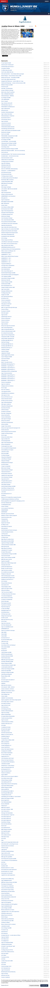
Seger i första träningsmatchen (7, 442)
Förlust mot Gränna (4, 322)
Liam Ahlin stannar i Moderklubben (7, 265)
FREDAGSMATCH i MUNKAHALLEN (8, 106)
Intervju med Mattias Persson (6, 895)
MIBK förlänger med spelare (6, 829)
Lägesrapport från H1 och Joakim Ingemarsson (10, 911)
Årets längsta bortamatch (6, 603)
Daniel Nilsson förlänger (5, 822)
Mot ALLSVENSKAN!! (5, 803)
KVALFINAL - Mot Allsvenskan (7, 88)
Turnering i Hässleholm (5, 977)
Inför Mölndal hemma (5, 612)
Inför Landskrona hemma (6, 834)
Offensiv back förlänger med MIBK (7, 668)
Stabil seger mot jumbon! (6, 166)
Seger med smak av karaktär (6, 570)
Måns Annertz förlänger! (5, 468)
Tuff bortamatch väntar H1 (6, 119)
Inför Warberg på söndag (6, 708)
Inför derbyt (3, 725)
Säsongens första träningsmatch (7, 212)
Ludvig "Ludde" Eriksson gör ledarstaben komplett (10, 130)
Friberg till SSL (4, 648)
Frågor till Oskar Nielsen (5, 535)
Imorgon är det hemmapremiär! (7, 194)
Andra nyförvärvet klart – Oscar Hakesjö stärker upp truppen (12, 73)
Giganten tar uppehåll (5, 561)
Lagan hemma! (4, 849)
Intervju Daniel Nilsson (5, 893)
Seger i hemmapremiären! (6, 192)
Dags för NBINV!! (4, 774)
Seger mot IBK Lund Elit (5, 853)
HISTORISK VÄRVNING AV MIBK (7, 661)
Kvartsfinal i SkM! (4, 865)
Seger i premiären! (4, 121)
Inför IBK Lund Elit (4, 617)
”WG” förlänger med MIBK (6, 276)
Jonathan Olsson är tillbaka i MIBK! (13, 26)
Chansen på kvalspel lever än (6, 566)
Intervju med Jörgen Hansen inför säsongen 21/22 (10, 427)
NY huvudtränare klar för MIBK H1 (7, 791)
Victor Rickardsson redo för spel (7, 758)
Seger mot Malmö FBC (5, 438)
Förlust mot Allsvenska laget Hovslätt (8, 331)
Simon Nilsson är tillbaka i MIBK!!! (7, 207)
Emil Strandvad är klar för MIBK (7, 208)
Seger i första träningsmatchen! (7, 210)
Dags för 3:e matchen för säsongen (8, 630)
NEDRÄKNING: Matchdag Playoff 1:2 (8, 364)
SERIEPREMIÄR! (4, 511)
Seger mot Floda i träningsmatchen (7, 334)
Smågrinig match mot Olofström (7, 385)
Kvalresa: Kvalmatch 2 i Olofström (7, 688)
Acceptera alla (44, 985)
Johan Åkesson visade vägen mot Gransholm (9, 241)
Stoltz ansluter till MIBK (5, 646)
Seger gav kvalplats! (5, 937)
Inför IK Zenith (4, 621)
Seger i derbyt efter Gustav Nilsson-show (9, 227)
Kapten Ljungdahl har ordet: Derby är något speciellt (11, 699)
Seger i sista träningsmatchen (6, 327)
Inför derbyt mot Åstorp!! (6, 703)
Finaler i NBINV (4, 634)
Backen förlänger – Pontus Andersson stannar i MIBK (11, 75)
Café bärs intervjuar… (5, 409)
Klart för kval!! (3, 825)
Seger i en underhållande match (7, 626)
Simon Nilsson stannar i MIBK (6, 778)
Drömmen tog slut (4, 86)
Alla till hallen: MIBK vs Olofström (7, 179)
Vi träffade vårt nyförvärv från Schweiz (8, 593)
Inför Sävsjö (3, 838)
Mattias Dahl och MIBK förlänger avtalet (8, 562)
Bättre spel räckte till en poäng (7, 619)
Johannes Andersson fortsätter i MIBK (8, 544)
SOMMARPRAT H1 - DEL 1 (6, 261)
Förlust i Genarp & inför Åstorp (7, 239)
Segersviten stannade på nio (6, 225)
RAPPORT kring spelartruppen (6, 654)
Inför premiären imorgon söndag (7, 889)
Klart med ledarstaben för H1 (6, 285)
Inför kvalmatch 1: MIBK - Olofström (8, 687)
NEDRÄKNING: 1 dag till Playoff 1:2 (7, 365)
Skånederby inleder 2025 (6, 165)
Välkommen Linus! (4, 641)
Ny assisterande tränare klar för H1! (7, 489)
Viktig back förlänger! (5, 460)
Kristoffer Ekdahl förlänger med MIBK (8, 272)
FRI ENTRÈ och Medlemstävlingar (7, 851)
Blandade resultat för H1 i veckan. (7, 867)
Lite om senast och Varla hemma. (7, 508)
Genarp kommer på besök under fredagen (9, 230)
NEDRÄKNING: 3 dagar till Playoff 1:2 (8, 369)
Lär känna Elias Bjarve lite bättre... (7, 531)
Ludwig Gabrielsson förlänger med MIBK (9, 553)
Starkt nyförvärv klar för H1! (6, 482)
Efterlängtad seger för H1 (6, 610)
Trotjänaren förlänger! (5, 349)
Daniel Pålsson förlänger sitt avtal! (7, 488)
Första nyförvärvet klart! (5, 555)
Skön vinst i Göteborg (5, 389)
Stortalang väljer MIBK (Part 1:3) (7, 345)
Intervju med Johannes (5, 420)
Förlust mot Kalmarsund (5, 318)
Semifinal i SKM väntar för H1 (6, 723)
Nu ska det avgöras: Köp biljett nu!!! (8, 679)
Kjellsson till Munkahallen (6, 714)
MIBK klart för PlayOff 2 (5, 807)
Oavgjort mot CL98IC (5, 294)
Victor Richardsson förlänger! (6, 218)
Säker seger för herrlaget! (6, 418)
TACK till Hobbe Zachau (5, 657)
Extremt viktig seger (5, 601)
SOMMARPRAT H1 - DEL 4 (6, 254)
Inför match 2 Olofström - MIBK (7, 809)
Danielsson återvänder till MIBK (7, 656)
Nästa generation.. (4, 528)
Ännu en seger (4, 387)
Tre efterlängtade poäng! (6, 504)
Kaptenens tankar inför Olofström (7, 845)
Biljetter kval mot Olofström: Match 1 (8, 690)
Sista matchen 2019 (5, 584)
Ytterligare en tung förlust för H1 (7, 579)
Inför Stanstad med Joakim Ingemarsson (9, 869)
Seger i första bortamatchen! (6, 373)
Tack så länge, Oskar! (5, 146)
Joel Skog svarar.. (4, 533)
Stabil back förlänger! (5, 342)
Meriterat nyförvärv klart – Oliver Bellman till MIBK (10, 77)
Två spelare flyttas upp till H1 (6, 480)
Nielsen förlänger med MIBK (6, 663)
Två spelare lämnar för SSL (6, 794)
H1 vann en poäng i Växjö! (6, 754)
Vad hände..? (3, 677)
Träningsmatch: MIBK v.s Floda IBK (7, 336)
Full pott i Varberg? (4, 506)
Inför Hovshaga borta (5, 743)
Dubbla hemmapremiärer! (6, 124)
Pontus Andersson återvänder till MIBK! (8, 221)
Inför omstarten (4, 581)
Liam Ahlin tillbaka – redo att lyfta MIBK (8, 141)
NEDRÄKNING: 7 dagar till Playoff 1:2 (8, 380)
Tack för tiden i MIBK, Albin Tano (7, 72)
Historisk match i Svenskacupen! (7, 64)
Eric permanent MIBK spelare (6, 639)
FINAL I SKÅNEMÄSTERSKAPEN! (7, 93)
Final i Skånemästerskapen (6, 802)
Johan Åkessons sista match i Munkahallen (9, 223)
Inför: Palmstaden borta (5, 968)
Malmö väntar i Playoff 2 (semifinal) (7, 92)
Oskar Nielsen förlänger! (5, 484)
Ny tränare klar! (4, 650)
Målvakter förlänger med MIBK (7, 84)
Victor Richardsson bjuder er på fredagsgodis (10, 274)
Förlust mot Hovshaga (5, 305)
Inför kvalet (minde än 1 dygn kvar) (7, 814)
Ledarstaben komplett (5, 926)
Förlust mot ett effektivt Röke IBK (7, 887)
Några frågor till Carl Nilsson (6, 548)
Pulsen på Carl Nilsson (5, 590)
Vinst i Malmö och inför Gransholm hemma (9, 243)
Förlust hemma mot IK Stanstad (7, 900)
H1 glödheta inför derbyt (5, 727)
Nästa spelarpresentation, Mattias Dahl (8, 896)
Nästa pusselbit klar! (5, 789)
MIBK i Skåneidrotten (5, 203)
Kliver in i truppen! (4, 101)
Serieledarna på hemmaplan (6, 944)
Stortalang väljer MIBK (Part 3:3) (7, 340)
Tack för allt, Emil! (4, 152)
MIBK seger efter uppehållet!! (6, 856)
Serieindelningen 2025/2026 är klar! (7, 128)
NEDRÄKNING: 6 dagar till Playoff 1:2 (8, 378)
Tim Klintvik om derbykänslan (6, 599)
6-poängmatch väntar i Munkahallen (8, 236)
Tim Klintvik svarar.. (4, 537)
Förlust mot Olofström (5, 320)
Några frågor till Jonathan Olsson (7, 539)
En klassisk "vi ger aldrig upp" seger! (8, 946)
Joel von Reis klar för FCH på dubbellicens (9, 860)
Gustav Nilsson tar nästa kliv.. (6, 526)
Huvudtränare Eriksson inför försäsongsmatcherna (10, 249)
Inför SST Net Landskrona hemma (7, 951)
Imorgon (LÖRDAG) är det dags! (7, 90)
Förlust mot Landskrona (5, 772)
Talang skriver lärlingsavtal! (6, 457)
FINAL (2, 840)
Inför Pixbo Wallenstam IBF (6, 502)
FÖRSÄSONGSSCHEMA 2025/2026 (7, 126)
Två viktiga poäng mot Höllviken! (7, 161)
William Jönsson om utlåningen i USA (8, 250)
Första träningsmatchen (5, 440)
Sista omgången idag (5, 694)
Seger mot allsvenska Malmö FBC (7, 329)
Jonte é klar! (3, 491)
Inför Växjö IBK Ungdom (5, 831)
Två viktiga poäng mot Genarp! (7, 176)
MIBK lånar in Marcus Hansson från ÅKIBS (9, 882)
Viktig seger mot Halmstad (6, 303)
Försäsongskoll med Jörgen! (6, 446)
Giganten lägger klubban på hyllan (7, 354)
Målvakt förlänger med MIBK (6, 787)
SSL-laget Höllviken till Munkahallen (8, 716)
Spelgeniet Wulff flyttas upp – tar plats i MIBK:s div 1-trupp (12, 81)
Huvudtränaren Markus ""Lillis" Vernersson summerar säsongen (13, 154)
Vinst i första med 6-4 (5, 811)
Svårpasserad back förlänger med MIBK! (8, 143)
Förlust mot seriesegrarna (6, 382)
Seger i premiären (4, 323)
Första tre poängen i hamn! (6, 966)
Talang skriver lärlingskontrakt (6, 406)
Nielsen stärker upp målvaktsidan (7, 918)
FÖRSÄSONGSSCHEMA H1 (6, 252)
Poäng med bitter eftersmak (6, 583)
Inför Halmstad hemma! (5, 827)
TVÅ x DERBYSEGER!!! (5, 99)
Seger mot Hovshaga (5, 712)
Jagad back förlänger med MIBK (7, 542)
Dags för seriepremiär (5, 199)
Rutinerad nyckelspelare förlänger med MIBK (9, 148)
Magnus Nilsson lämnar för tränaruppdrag (9, 783)
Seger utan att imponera (5, 623)
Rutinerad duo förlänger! (5, 132)
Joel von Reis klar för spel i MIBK (7, 920)
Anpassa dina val (4, 985)
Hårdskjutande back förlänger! (7, 462)
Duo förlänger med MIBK (6, 97)
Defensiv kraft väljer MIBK (6, 670)
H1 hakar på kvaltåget (5, 608)
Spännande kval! (4, 931)
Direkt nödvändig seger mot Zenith (7, 575)
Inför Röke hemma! (4, 707)
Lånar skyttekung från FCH (6, 781)
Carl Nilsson (3, 495)
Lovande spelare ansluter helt (6, 666)
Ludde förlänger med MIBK (6, 652)
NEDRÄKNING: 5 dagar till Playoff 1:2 (8, 376)
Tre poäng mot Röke (5, 957)
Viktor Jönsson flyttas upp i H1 (7, 270)
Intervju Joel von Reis (5, 898)
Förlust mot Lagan (4, 847)
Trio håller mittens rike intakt (6, 70)
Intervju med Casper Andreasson (7, 760)
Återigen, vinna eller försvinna (6, 568)
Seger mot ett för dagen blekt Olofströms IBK (9, 842)
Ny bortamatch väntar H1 (6, 117)
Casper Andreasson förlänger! (7, 469)
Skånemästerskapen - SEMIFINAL (7, 95)
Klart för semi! (4, 864)
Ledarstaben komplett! (5, 763)
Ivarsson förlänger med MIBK (6, 281)
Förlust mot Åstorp (4, 309)
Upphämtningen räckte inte (6, 316)
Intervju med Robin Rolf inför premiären (8, 431)
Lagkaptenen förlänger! (5, 353)
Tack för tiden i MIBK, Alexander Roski (8, 79)
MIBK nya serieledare (5, 741)
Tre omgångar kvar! (5, 940)
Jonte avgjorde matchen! (6, 391)
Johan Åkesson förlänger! (6, 458)
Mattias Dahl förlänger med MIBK (7, 798)
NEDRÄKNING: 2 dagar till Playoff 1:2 (8, 367)
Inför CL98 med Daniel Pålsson (7, 296)
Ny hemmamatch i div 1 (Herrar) (7, 871)
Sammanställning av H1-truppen (7, 449)
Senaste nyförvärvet (5, 429)
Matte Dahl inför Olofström (6, 685)
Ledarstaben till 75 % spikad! (6, 550)
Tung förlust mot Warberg (6, 604)
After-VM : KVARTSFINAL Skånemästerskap (9, 168)
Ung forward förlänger (5, 358)
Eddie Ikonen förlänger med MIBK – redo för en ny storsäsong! (13, 150)
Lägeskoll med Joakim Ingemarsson (8, 875)
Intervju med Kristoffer (5, 415)
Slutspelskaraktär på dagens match (8, 577)
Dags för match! (4, 185)
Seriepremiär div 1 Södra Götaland (7, 765)
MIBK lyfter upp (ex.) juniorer (6, 559)
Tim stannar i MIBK (4, 643)
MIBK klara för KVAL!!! (5, 833)
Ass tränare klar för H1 (5, 637)
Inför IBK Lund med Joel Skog (6, 400)
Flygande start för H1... (5, 756)
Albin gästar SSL (4, 197)
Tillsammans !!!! (4, 805)
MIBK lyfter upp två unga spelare (7, 659)
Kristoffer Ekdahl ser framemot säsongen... (9, 530)
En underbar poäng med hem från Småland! (9, 177)
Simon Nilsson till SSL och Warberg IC (8, 645)
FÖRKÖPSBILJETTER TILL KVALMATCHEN (9, 371)
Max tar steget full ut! (5, 800)
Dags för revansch (4, 719)
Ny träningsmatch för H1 (5, 769)
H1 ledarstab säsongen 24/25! (7, 214)
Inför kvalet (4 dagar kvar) (6, 818)
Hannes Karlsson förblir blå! (6, 473)
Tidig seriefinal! (4, 190)
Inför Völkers (3, 955)
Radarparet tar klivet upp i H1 (6, 347)
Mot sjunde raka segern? (6, 729)
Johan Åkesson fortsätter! (6, 267)
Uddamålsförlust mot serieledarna (7, 393)
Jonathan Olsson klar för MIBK (7, 960)
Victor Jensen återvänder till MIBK (7, 219)
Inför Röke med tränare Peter (6, 732)
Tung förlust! (3, 962)
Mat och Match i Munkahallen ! (7, 752)
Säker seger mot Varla (5, 395)
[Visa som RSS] (35, 26)
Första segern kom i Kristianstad (7, 885)
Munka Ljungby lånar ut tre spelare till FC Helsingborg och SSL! (13, 500)
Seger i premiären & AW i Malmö (7, 245)
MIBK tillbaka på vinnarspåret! (6, 183)
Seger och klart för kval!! (5, 705)
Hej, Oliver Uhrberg (4, 464)
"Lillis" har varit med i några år (6, 592)
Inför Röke (3, 862)
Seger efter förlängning (5, 163)
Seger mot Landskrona (5, 384)
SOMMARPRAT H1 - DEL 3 (6, 258)
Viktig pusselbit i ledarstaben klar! (7, 338)
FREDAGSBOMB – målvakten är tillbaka (8, 145)
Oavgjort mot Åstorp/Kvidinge (7, 433)
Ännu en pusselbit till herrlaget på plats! (8, 447)
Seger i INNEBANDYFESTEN (6, 880)
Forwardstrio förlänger (5, 68)
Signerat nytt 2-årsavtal (5, 522)
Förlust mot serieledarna (5, 300)
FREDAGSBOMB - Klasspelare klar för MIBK (9, 135)
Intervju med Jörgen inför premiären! (8, 325)
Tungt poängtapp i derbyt (6, 586)
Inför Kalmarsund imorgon (6, 172)
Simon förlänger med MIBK (6, 927)
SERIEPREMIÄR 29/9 (5, 628)
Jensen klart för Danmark (6, 123)
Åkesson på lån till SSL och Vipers (7, 909)
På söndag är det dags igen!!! (6, 884)
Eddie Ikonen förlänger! (5, 216)
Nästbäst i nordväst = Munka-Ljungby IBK (9, 515)
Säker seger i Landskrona (6, 404)
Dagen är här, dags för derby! (6, 588)
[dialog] (25, 983)
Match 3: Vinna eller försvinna (6, 362)
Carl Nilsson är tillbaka (5, 922)
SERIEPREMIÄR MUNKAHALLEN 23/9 (8, 247)
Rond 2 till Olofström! (5, 681)
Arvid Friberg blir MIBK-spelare (7, 792)
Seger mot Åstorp (4, 973)
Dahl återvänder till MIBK (5, 283)
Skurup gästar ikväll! (5, 738)
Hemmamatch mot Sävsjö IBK (6, 873)
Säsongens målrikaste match (6, 291)
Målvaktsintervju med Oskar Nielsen (8, 891)
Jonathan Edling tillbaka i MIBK (7, 181)
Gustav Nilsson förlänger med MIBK (8, 278)
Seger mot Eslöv (4, 314)
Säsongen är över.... (5, 360)
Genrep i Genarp (4, 205)
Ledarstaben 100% (4, 520)
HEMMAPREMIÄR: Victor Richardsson (8, 196)
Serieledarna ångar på (5, 736)
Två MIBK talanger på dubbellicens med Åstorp (10, 499)
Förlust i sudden (4, 696)
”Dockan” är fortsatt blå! (5, 466)
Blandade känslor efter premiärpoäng (8, 971)
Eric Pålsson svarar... (5, 524)
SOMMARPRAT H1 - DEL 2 (6, 260)
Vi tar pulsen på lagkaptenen (6, 595)
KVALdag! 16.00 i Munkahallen (7, 812)
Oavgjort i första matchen (6, 426)
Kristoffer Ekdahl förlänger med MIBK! (8, 486)
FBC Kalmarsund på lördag (6, 174)
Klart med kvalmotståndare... (6, 823)
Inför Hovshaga (4, 238)
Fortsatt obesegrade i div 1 (6, 745)
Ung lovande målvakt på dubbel (7, 785)
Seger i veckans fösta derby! (6, 114)
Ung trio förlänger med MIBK (6, 356)
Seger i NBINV (4, 632)
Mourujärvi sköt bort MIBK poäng (7, 878)
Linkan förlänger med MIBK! (6, 907)
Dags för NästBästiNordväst (6, 906)
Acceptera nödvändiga (34, 985)
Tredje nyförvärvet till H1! (5, 471)
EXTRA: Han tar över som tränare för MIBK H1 (9, 776)
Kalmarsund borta (4, 110)
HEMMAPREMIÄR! (4, 510)
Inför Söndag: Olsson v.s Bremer (7, 701)
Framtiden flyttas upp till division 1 (7, 66)
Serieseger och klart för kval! (6, 692)
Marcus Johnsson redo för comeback (8, 924)
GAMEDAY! (3, 683)
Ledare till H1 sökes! (5, 451)
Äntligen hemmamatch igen (6, 615)
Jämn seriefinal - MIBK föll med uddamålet (9, 188)
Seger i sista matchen (5, 289)
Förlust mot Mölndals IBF (6, 416)
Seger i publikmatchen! (5, 108)
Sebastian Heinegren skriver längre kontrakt (9, 232)
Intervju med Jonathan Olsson (6, 437)
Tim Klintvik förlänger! (5, 455)
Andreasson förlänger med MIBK (7, 672)
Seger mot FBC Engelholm (6, 902)
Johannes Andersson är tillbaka (7, 721)
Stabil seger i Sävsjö (5, 836)
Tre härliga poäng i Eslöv (5, 292)
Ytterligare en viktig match (6, 573)
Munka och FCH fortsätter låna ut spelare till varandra (11, 497)
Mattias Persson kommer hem (6, 915)
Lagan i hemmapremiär (5, 969)
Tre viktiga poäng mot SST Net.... (7, 949)
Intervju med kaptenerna (5, 444)
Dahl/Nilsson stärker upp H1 (6, 913)
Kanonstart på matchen (5, 407)
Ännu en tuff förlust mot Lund (6, 396)
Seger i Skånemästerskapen (6, 402)
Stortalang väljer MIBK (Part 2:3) (7, 343)
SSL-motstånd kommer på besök (7, 572)
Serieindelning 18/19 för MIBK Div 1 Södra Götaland (11, 796)
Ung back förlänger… (5, 351)
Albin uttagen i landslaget (6, 187)
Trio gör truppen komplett (6, 62)
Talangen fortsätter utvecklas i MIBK (8, 287)
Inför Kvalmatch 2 (4, 933)
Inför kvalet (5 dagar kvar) (6, 820)
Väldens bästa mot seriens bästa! (7, 159)
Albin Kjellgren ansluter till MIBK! (7, 201)
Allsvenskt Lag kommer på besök (7, 513)
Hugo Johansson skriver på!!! (6, 103)
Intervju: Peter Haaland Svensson (7, 749)
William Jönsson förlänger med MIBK (8, 557)
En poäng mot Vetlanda (5, 311)
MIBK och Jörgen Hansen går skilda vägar (9, 307)
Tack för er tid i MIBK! (5, 134)
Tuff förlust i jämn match (5, 614)
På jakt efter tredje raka (5, 606)
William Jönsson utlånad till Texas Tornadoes (9, 256)
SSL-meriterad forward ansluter (7, 333)
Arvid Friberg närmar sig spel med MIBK (8, 858)
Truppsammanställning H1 (6, 263)
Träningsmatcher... (4, 519)
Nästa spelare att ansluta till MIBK (7, 541)
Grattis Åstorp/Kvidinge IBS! (6, 674)
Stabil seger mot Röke (5, 730)
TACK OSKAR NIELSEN (5, 269)
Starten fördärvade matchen (6, 398)
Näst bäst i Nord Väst (5, 975)
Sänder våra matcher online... (6, 517)
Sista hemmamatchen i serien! (6, 157)
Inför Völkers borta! (5, 938)
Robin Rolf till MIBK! (5, 453)
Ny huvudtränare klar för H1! (6, 493)
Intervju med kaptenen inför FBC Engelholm (9, 904)
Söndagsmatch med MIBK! (6, 750)
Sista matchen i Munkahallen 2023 (7, 234)
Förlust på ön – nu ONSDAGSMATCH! (8, 170)
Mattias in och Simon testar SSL (7, 734)
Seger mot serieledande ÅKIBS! (7, 942)
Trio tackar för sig (4, 929)
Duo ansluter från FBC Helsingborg (7, 761)
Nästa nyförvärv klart (5, 546)
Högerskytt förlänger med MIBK (7, 137)
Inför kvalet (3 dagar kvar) (6, 816)
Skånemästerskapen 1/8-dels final (7, 115)
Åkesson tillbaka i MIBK (5, 676)
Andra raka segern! (4, 312)
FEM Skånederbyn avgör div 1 (6, 104)
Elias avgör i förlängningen (6, 413)
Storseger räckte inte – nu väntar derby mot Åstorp (10, 935)
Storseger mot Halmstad (6, 411)
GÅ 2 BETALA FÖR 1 (5, 298)
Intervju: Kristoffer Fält (5, 747)
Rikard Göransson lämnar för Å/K (7, 854)
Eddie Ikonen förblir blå (5, 280)
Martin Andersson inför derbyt (7, 597)
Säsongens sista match (5, 564)
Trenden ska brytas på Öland (6, 718)
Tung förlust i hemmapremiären (7, 422)
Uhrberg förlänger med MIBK (6, 780)
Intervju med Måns (4, 424)
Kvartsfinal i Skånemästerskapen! (7, 112)
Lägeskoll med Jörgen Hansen (7, 475)
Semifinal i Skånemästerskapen (7, 710)
